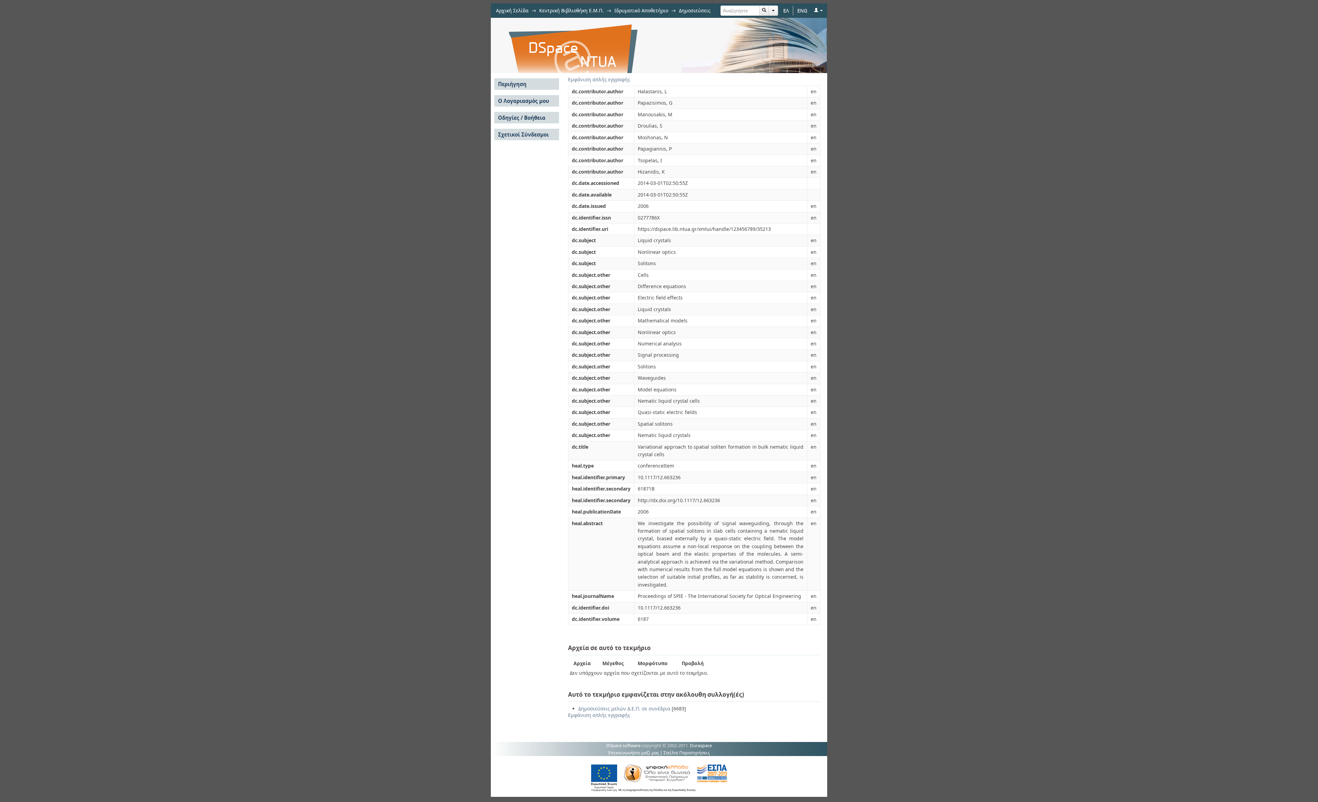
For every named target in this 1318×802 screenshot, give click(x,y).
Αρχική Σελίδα (512, 10)
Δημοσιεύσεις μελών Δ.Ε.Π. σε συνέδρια (624, 708)
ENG (802, 10)
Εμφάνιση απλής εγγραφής (599, 79)
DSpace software (623, 745)
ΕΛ (786, 10)
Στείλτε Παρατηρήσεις (686, 753)
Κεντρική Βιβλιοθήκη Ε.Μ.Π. (571, 10)
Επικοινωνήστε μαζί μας (633, 753)
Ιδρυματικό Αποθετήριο (641, 10)
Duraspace (701, 745)
